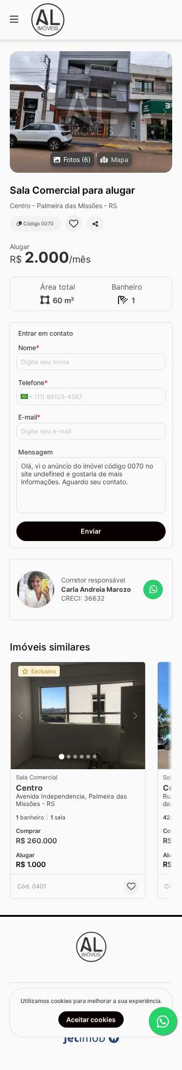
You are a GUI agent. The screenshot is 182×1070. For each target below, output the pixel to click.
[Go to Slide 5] (88, 756)
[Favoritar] (73, 223)
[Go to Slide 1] (61, 756)
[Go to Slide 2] (68, 756)
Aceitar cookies (91, 1019)
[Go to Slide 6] (95, 756)
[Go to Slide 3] (75, 756)
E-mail (29, 417)
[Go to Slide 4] (82, 756)
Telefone (33, 382)
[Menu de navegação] (14, 20)
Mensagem (35, 452)
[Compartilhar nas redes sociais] (95, 223)
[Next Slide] (164, 112)
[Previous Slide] (17, 112)
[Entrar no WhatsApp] (153, 589)
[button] (91, 112)
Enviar (91, 531)
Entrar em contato (45, 333)
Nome (28, 348)
